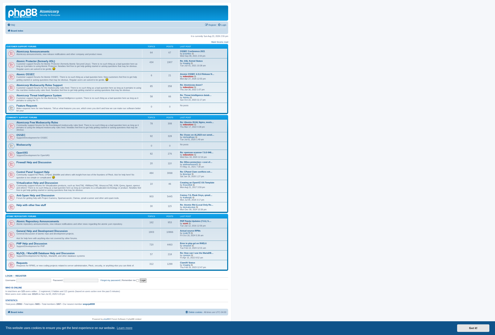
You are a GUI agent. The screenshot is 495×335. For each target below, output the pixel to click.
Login (8, 276)
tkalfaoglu (187, 197)
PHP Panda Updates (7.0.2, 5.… (195, 221)
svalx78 (186, 233)
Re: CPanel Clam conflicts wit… (196, 172)
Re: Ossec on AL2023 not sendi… (197, 135)
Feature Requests (26, 105)
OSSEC (20, 135)
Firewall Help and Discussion (33, 162)
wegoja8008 (89, 304)
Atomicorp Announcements (32, 51)
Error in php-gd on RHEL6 (193, 243)
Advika (186, 97)
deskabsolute (189, 207)
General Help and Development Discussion (42, 231)
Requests (21, 263)
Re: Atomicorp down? (191, 85)
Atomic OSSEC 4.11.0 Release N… (197, 74)
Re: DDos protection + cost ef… (196, 162)
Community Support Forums (21, 117)
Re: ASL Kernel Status (191, 61)
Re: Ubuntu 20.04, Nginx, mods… (197, 122)
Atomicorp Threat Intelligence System (39, 95)
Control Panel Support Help (33, 172)
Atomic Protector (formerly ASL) (35, 61)
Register (20, 276)
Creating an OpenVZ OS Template (197, 182)
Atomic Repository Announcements (37, 221)
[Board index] (23, 12)
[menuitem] (11, 25)
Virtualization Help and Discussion (37, 182)
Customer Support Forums (21, 46)
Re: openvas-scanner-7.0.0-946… (196, 152)
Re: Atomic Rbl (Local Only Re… (196, 205)
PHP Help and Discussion (31, 243)
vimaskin (187, 245)
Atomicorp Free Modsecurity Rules (37, 122)
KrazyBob (187, 185)
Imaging (186, 63)
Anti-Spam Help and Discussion (35, 195)
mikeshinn (188, 76)
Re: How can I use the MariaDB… (196, 253)
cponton (186, 255)
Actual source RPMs (190, 231)
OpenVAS (22, 152)
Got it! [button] (473, 328)
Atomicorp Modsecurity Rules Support (39, 85)
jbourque (187, 174)
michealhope (189, 137)
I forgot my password (110, 280)
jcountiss (187, 53)
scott (185, 223)
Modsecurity (23, 144)
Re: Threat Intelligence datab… (196, 95)
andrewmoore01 (190, 164)
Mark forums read (219, 42)
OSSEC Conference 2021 (192, 51)
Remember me (129, 280)
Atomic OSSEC (25, 74)
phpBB (106, 319)
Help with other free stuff (31, 205)
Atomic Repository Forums (21, 216)
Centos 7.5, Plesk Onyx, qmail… (196, 195)
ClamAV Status (187, 263)
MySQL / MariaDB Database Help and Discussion (45, 253)
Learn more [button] (124, 328)
